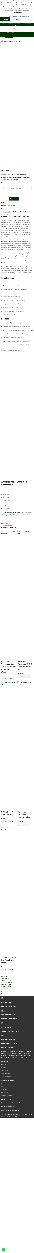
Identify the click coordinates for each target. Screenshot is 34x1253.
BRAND (8, 174)
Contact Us (4, 1067)
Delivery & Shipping (6, 1095)
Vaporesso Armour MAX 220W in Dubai (23, 814)
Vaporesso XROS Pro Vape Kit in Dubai (8, 960)
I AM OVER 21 (5, 19)
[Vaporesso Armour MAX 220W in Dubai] (25, 746)
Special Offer (4, 1092)
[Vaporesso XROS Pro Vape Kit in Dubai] (9, 891)
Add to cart (14, 198)
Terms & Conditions (6, 1076)
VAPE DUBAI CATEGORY (7, 1081)
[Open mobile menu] (0, 29)
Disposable (4, 1089)
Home (3, 174)
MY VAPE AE (7, 1048)
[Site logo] (17, 29)
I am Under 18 (15, 19)
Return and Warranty (6, 1073)
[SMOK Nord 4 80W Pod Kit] (9, 746)
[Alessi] (17, 985)
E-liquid (3, 1086)
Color (3, 188)
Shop (2, 1084)
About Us (3, 1064)
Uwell (13, 174)
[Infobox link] (17, 1002)
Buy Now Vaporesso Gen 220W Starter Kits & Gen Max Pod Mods (8, 666)
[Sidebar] (2, 1120)
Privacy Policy (5, 1070)
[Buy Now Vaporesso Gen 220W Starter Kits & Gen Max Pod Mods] (9, 595)
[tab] (6, 211)
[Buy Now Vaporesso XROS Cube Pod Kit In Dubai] (25, 595)
